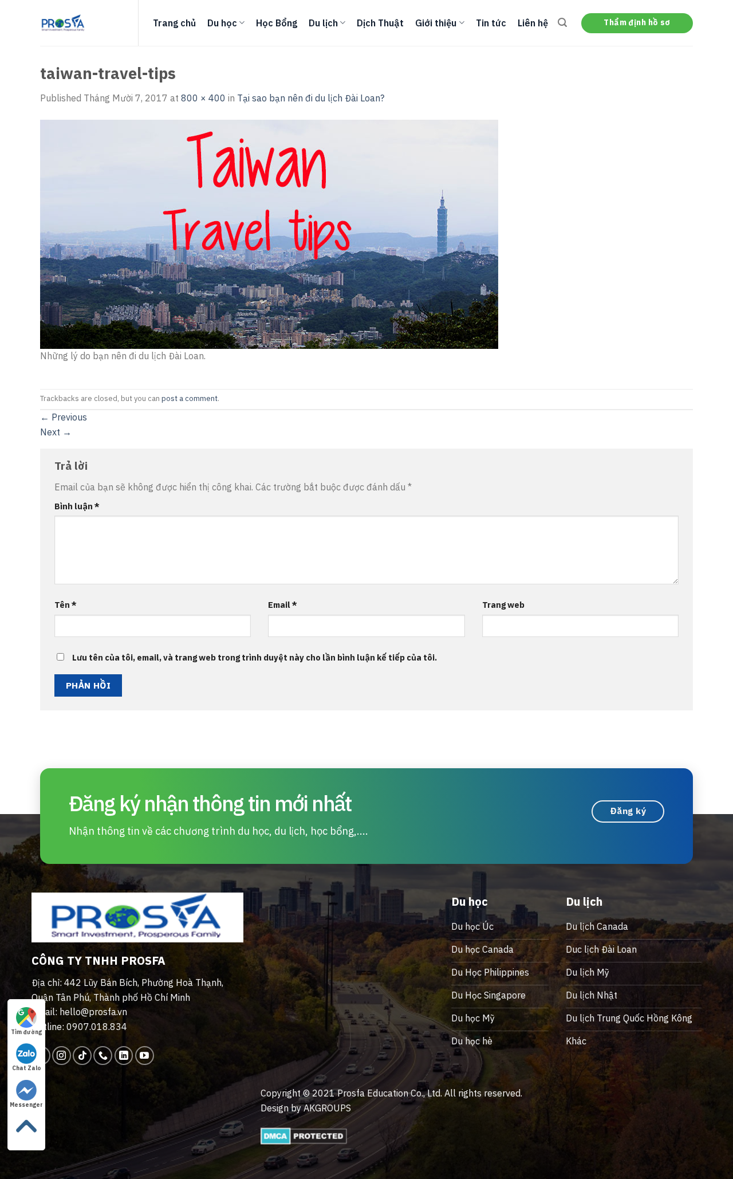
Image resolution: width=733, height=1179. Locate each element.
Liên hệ (533, 23)
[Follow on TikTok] (82, 1055)
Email (282, 604)
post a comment (189, 398)
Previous (63, 417)
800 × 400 (203, 98)
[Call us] (102, 1055)
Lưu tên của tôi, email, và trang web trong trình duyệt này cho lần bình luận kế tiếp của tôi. (254, 657)
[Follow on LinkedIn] (124, 1055)
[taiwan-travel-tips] (269, 233)
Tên (65, 604)
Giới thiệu (435, 23)
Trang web (503, 604)
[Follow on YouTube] (144, 1055)
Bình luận (77, 506)
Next (56, 432)
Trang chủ (174, 23)
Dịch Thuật (380, 23)
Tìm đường (26, 1032)
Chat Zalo (26, 1068)
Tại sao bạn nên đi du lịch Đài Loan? (310, 98)
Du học (222, 23)
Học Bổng (276, 23)
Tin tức (491, 23)
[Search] (562, 22)
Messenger (26, 1105)
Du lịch (323, 23)
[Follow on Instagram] (61, 1055)
